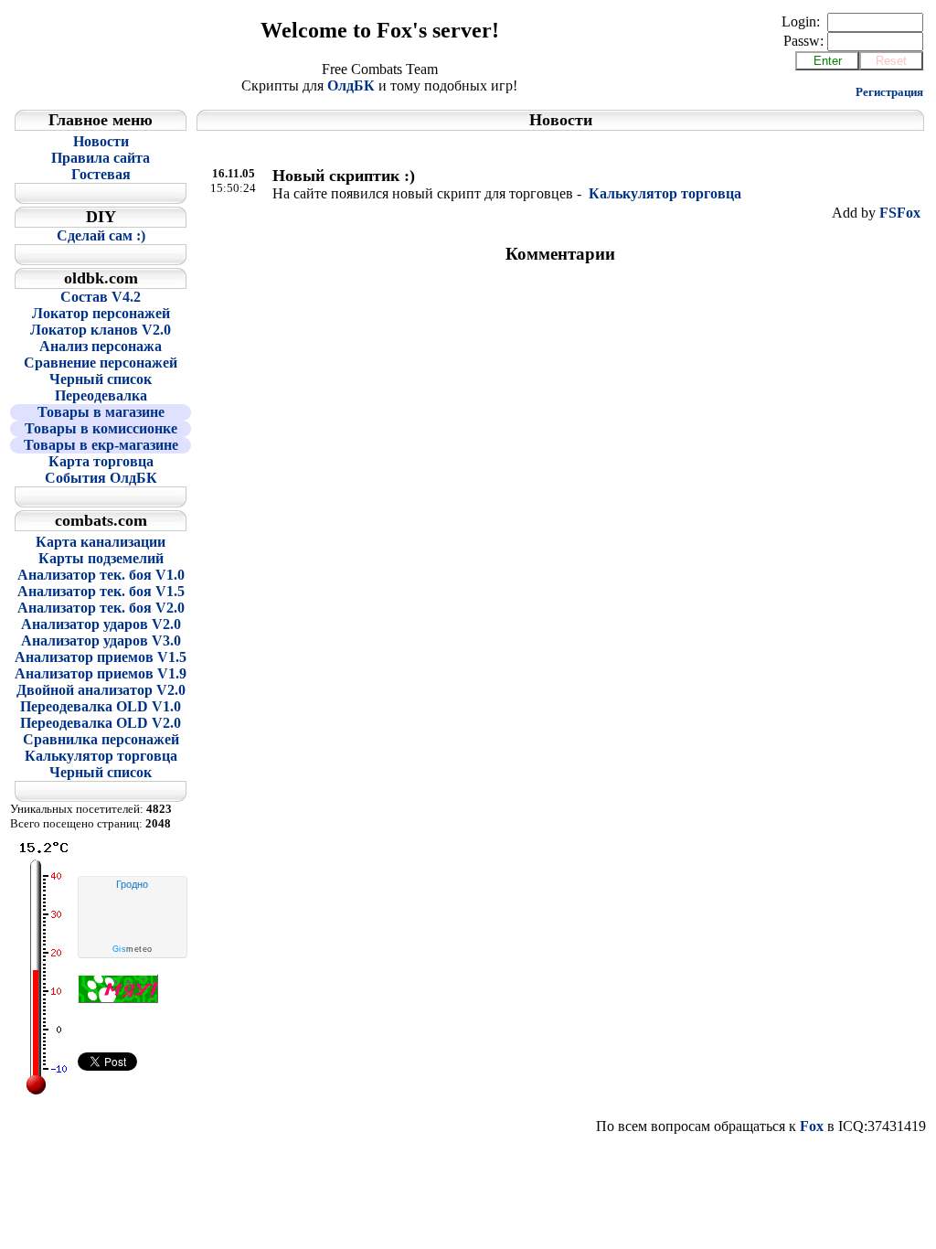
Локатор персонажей (101, 313)
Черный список (100, 379)
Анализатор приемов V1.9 (100, 673)
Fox (812, 1126)
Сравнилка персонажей (101, 739)
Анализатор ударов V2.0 (101, 624)
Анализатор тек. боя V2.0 (101, 607)
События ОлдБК (101, 478)
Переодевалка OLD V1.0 (100, 706)
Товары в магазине (101, 412)
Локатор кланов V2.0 (100, 329)
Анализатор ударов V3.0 (101, 640)
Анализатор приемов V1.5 (100, 657)
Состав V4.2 (100, 296)
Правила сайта (100, 157)
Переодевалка (101, 395)
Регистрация (889, 92)
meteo (132, 949)
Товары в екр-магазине (101, 445)
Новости (101, 141)
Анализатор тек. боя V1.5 (101, 591)
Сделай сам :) (101, 235)
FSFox (899, 212)
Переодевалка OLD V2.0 (100, 723)
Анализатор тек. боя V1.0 (101, 574)
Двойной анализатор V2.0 (101, 690)
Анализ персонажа (100, 346)
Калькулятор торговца (101, 755)
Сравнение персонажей (100, 362)
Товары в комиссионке (101, 428)
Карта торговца (101, 461)
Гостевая (101, 174)
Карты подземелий (101, 558)
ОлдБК (351, 85)
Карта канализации (100, 542)
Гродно (132, 884)
